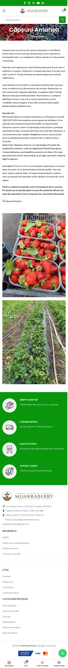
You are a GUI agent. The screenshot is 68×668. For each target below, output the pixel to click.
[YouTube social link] (38, 3)
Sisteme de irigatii (11, 627)
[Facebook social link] (25, 3)
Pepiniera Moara (28, 645)
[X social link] (29, 3)
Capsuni (6, 616)
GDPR (5, 537)
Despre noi (7, 581)
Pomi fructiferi (9, 605)
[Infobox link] (34, 405)
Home (23, 36)
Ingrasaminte (8, 621)
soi (33, 145)
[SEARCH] (62, 19)
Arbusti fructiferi (10, 611)
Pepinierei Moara (21, 166)
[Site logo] (34, 10)
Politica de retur (10, 548)
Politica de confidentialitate (16, 543)
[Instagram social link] (33, 3)
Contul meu (8, 587)
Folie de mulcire (10, 632)
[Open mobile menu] (4, 11)
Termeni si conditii (11, 553)
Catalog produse (10, 592)
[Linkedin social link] (43, 3)
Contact (6, 576)
